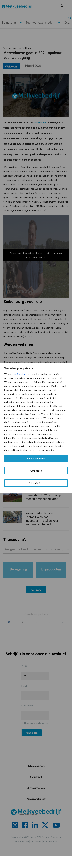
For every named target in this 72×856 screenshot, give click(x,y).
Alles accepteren (36, 458)
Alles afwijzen (36, 483)
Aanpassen (36, 470)
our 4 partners (20, 374)
